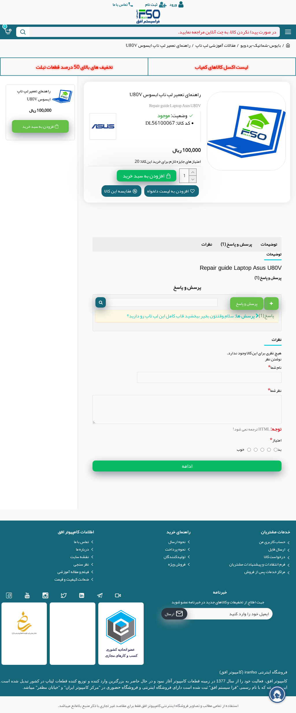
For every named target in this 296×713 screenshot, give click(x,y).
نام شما (276, 367)
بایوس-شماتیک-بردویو (260, 45)
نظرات (206, 244)
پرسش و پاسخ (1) (236, 244)
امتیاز (277, 440)
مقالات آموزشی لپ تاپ (215, 45)
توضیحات (269, 244)
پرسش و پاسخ (247, 304)
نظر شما (276, 390)
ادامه (187, 466)
